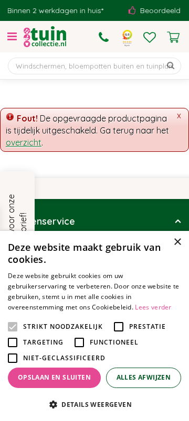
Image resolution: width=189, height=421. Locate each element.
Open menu (12, 37)
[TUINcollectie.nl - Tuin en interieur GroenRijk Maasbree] (45, 36)
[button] (94, 404)
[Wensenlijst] (150, 37)
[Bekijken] (173, 37)
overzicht (23, 142)
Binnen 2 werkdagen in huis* (53, 10)
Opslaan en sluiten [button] (54, 377)
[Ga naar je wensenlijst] (149, 37)
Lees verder (153, 307)
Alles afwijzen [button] (144, 377)
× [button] (177, 242)
